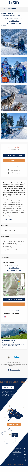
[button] (14, 42)
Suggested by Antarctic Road (10, 15)
